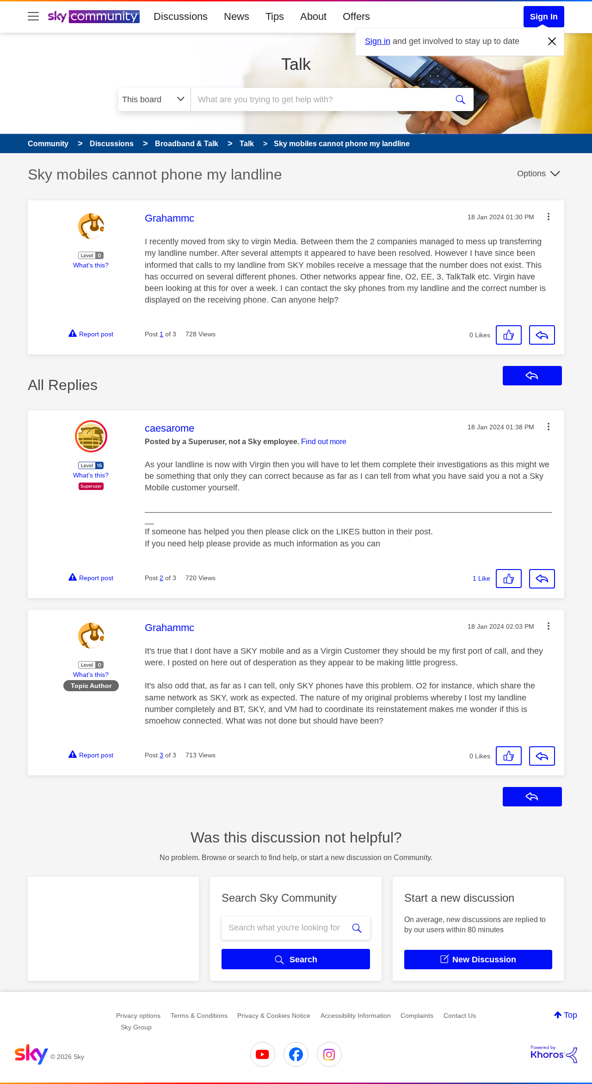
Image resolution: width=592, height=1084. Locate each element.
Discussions (181, 16)
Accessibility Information (356, 1015)
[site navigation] (33, 16)
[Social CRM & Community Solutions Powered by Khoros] (554, 1054)
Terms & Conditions (199, 1015)
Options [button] (531, 173)
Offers (356, 16)
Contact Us (460, 1015)
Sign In (544, 16)
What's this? (91, 265)
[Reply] (542, 335)
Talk (296, 64)
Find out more (323, 442)
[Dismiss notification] (552, 41)
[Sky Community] (94, 17)
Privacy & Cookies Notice (273, 1015)
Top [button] (570, 1015)
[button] (548, 216)
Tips (274, 16)
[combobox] (318, 99)
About (313, 16)
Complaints (417, 1015)
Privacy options (138, 1015)
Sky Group (136, 1027)
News (236, 16)
